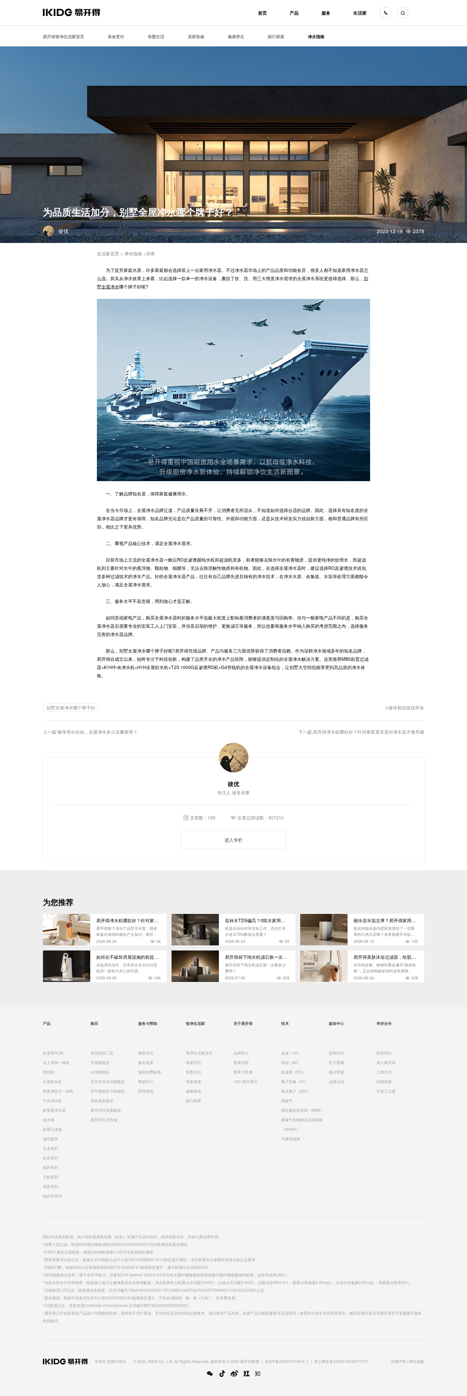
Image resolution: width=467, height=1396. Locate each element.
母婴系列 (50, 1186)
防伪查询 (145, 1091)
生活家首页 (108, 253)
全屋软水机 (52, 1081)
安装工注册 (386, 1091)
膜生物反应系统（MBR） (302, 1110)
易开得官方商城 (104, 1119)
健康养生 (236, 36)
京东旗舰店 (100, 1072)
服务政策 (145, 1062)
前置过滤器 (52, 1129)
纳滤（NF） (291, 1062)
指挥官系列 (52, 1196)
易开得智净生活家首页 (63, 36)
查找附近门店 (102, 1052)
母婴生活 (156, 36)
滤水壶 (48, 1119)
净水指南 (316, 36)
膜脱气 (287, 1100)
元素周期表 (290, 1138)
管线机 (48, 1072)
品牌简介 (241, 1052)
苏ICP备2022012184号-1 (286, 1361)
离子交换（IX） (294, 1081)
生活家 (360, 13)
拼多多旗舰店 (102, 1100)
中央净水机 (52, 1100)
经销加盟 (384, 1081)
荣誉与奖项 (243, 1072)
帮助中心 (145, 1081)
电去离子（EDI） (295, 1091)
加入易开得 (386, 1062)
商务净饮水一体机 (58, 1091)
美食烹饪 (116, 36)
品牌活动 (336, 1081)
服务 (325, 13)
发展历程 (241, 1062)
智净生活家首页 (199, 1052)
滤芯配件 (50, 1138)
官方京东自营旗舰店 (108, 1081)
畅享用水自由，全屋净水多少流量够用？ (98, 732)
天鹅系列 (50, 1176)
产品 (294, 13)
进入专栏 (233, 840)
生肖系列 (50, 1157)
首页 (262, 13)
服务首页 (145, 1052)
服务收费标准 (149, 1072)
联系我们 (384, 1052)
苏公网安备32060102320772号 (341, 1361)
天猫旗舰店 (100, 1062)
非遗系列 (50, 1148)
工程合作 (384, 1072)
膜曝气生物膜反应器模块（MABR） (302, 1124)
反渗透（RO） (293, 1072)
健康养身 (193, 1091)
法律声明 (398, 1361)
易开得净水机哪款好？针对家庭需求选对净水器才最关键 (368, 732)
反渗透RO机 (53, 1052)
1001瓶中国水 (246, 1081)
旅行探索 (276, 36)
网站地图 (416, 1361)
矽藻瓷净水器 (54, 1110)
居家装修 (196, 36)
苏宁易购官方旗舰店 (108, 1091)
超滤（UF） (291, 1052)
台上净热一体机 (56, 1062)
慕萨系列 (50, 1167)
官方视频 (336, 1062)
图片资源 (336, 1072)
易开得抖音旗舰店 (106, 1110)
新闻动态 (336, 1052)
